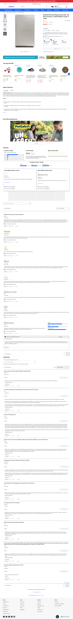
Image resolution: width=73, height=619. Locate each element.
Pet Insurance (39, 611)
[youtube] (14, 617)
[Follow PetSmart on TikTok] (12, 617)
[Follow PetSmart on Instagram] (6, 617)
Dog (4, 12)
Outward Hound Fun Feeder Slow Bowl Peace (65, 76)
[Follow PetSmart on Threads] (9, 617)
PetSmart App (5, 611)
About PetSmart (6, 601)
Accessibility (22, 609)
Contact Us (22, 603)
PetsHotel (39, 603)
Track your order (12, 3)
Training (38, 607)
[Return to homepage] (11, 6)
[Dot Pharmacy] (65, 616)
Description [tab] (6, 90)
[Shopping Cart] (68, 7)
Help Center (22, 601)
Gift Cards (5, 607)
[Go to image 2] (5, 20)
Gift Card (5, 3)
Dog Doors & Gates (21, 12)
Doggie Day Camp (40, 605)
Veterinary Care (40, 609)
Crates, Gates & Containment (11, 12)
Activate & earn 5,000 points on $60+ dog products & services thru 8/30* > (36, 1)
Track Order (22, 605)
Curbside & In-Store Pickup (59, 603)
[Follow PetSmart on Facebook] (4, 617)
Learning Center (6, 609)
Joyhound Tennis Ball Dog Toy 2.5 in (19, 76)
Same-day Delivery (58, 605)
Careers (4, 603)
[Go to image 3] (5, 25)
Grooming (39, 601)
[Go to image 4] (5, 29)
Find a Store (57, 601)
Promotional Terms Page (40, 595)
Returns (21, 607)
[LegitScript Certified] (57, 616)
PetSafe (44, 20)
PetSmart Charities (6, 613)
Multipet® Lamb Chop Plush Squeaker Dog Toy (7, 76)
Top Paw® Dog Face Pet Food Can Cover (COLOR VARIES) (53, 76)
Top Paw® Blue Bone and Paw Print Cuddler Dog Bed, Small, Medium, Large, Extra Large (31, 76)
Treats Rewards (5, 605)
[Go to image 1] (5, 16)
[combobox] (34, 6)
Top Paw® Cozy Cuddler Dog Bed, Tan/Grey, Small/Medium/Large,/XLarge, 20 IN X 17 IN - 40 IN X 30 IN (42, 76)
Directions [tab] (12, 90)
